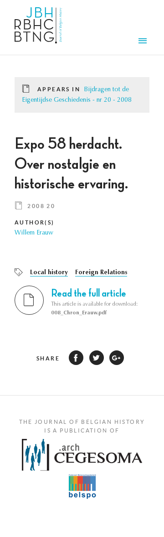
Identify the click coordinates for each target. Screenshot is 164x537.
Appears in (58, 89)
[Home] (38, 27)
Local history (49, 273)
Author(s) (35, 222)
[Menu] (143, 41)
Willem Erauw (34, 233)
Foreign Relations (101, 273)
